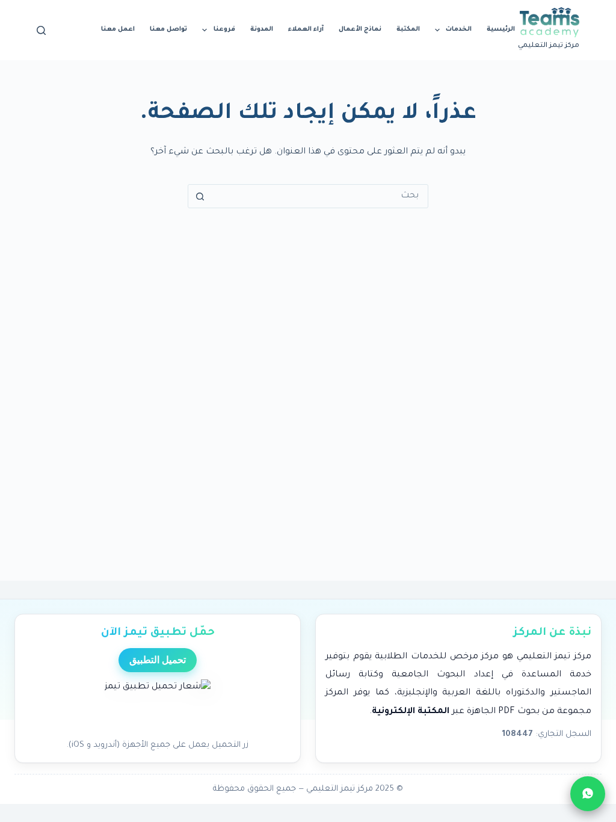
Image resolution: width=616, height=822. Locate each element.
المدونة (261, 29)
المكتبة (408, 29)
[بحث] (41, 30)
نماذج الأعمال (360, 29)
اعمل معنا (118, 29)
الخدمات (459, 29)
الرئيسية (501, 29)
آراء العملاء (306, 29)
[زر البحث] (199, 196)
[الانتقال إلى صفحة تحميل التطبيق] (158, 705)
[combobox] (319, 196)
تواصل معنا (168, 29)
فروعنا (224, 29)
